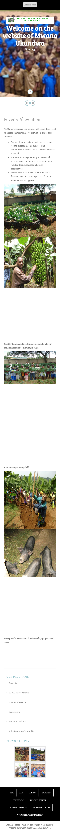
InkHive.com (28, 825)
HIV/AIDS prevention (19, 692)
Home (11, 793)
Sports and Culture (41, 807)
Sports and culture (17, 721)
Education (13, 683)
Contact (32, 793)
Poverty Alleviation (17, 702)
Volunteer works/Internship (21, 731)
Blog (21, 793)
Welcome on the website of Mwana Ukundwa (30, 35)
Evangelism (14, 712)
